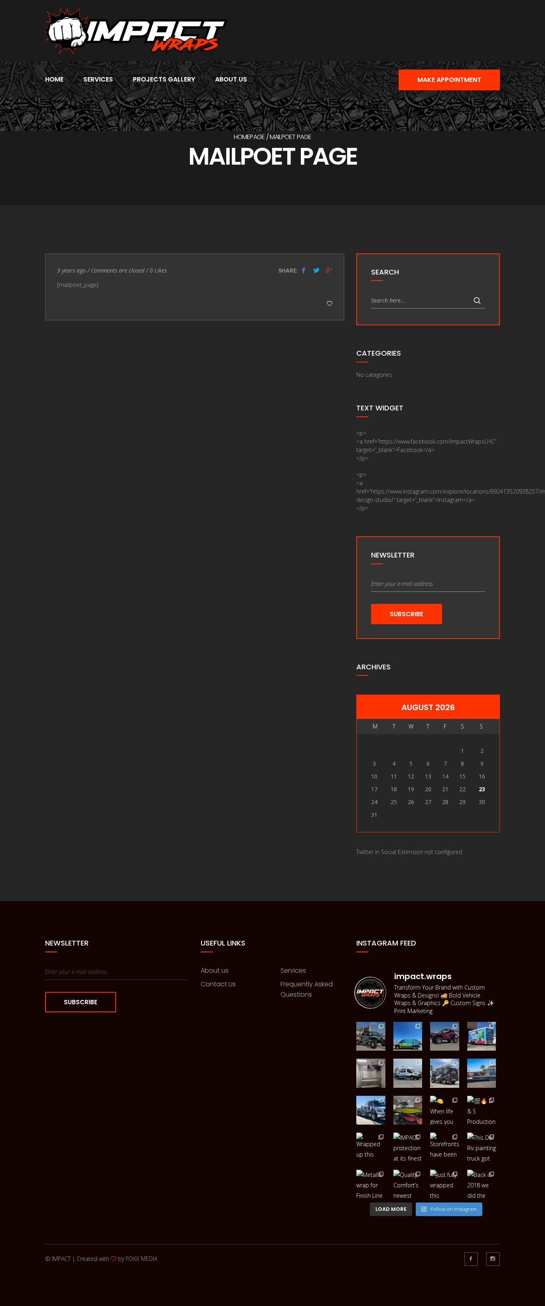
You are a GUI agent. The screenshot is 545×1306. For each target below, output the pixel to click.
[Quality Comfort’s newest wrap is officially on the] (408, 1184)
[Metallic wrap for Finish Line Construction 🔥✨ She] (370, 1184)
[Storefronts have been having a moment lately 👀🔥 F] (444, 1147)
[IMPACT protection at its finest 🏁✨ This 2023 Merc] (408, 1147)
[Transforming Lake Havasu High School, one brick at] (370, 1073)
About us (215, 970)
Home (54, 79)
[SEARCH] (477, 301)
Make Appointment (449, 79)
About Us (231, 79)
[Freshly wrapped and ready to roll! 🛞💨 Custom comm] (444, 1073)
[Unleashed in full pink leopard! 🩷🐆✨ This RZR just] (444, 1036)
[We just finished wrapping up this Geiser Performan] (370, 1036)
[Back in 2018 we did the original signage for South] (481, 1184)
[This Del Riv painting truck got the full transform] (481, 1147)
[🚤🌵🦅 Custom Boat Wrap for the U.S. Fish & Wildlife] (481, 1073)
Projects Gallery (164, 79)
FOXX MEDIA (141, 1258)
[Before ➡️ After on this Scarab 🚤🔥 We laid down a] (408, 1110)
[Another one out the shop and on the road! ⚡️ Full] (408, 1036)
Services (98, 79)
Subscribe (406, 614)
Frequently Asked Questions (306, 989)
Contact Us (218, 984)
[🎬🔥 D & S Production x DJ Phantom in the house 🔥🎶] (481, 1110)
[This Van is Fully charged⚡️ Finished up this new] (408, 1073)
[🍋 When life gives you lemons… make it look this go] (444, 1110)
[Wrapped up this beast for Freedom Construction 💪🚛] (370, 1147)
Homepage (249, 136)
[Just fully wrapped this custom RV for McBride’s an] (444, 1184)
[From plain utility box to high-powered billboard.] (481, 1036)
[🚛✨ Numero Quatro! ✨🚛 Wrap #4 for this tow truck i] (370, 1110)
